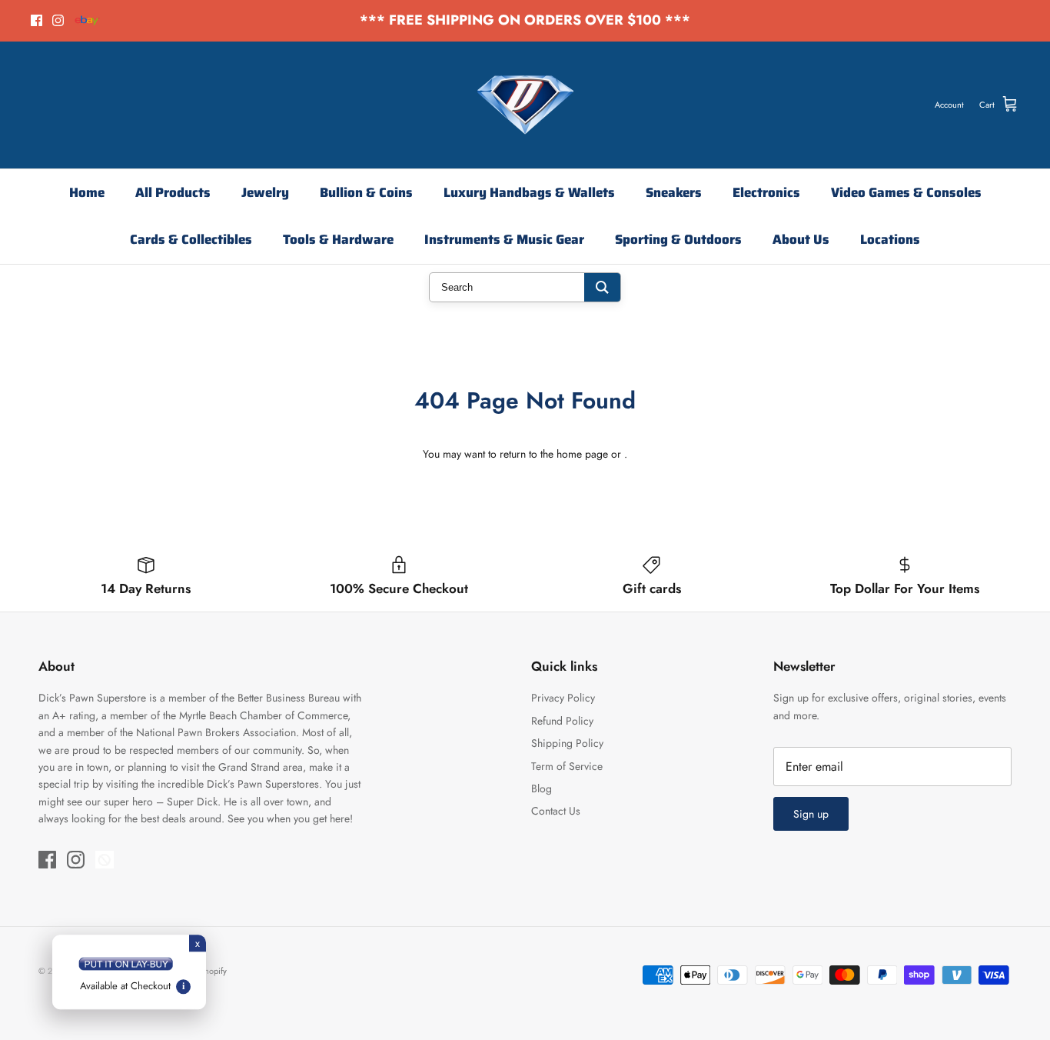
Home (87, 192)
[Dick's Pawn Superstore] (525, 105)
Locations (890, 239)
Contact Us (555, 810)
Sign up (811, 814)
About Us (801, 239)
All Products (173, 192)
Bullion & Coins (366, 192)
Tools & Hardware (338, 239)
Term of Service (567, 766)
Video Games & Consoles (906, 192)
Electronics (766, 192)
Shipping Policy (567, 743)
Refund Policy (562, 720)
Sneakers (674, 192)
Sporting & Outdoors (678, 239)
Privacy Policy (563, 697)
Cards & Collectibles (191, 239)
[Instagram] (58, 20)
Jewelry (265, 192)
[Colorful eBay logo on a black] (87, 20)
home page (582, 454)
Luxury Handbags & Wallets (529, 192)
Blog (541, 788)
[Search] (602, 287)
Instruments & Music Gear (504, 239)
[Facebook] (36, 20)
